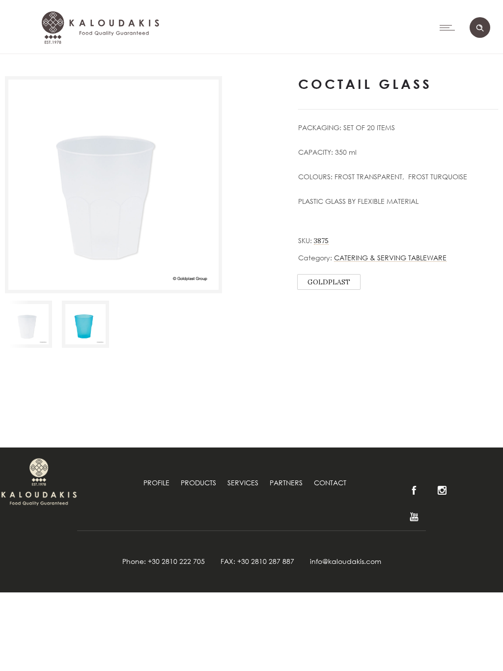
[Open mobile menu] (449, 27)
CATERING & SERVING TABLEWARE (390, 257)
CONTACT (330, 482)
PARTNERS (286, 482)
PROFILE (156, 482)
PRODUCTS (198, 482)
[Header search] (479, 28)
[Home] (98, 69)
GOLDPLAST (328, 282)
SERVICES (242, 482)
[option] (28, 324)
